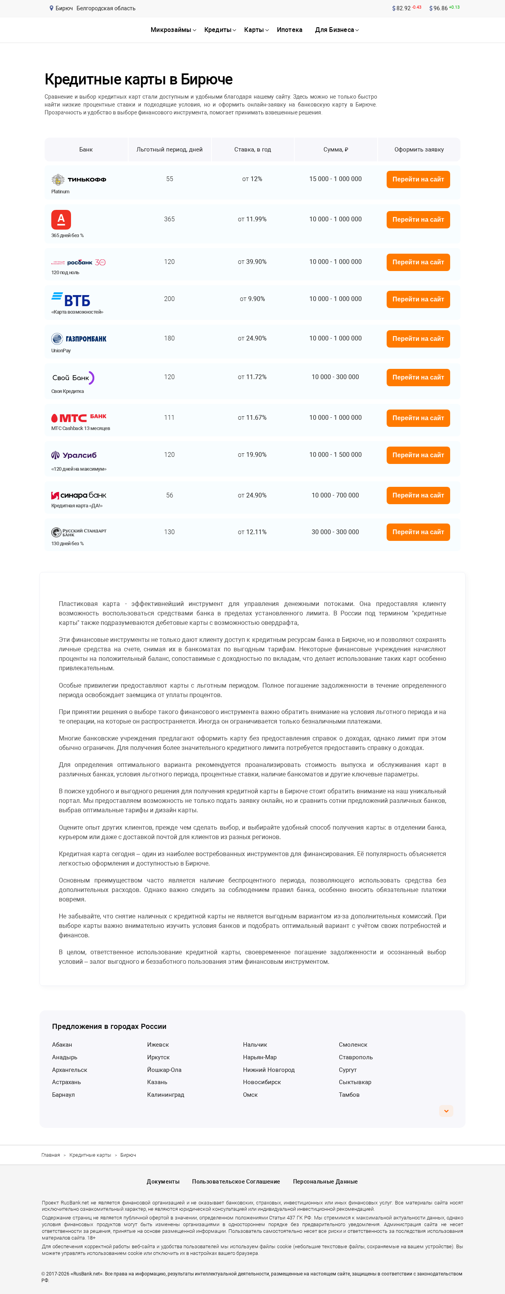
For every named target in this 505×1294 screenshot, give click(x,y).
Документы (163, 1181)
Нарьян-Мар (260, 1057)
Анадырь (64, 1057)
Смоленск (353, 1044)
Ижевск (158, 1044)
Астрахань (66, 1082)
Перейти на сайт (418, 179)
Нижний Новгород (269, 1069)
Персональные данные (325, 1181)
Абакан (62, 1044)
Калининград (165, 1094)
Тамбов (349, 1094)
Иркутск (158, 1057)
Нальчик (255, 1044)
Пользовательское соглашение (236, 1181)
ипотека (290, 30)
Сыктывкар (355, 1082)
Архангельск (69, 1069)
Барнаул (63, 1094)
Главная (50, 1155)
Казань (157, 1082)
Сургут (348, 1069)
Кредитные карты (90, 1155)
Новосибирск (262, 1082)
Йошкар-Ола (164, 1069)
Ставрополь (356, 1057)
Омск (250, 1094)
